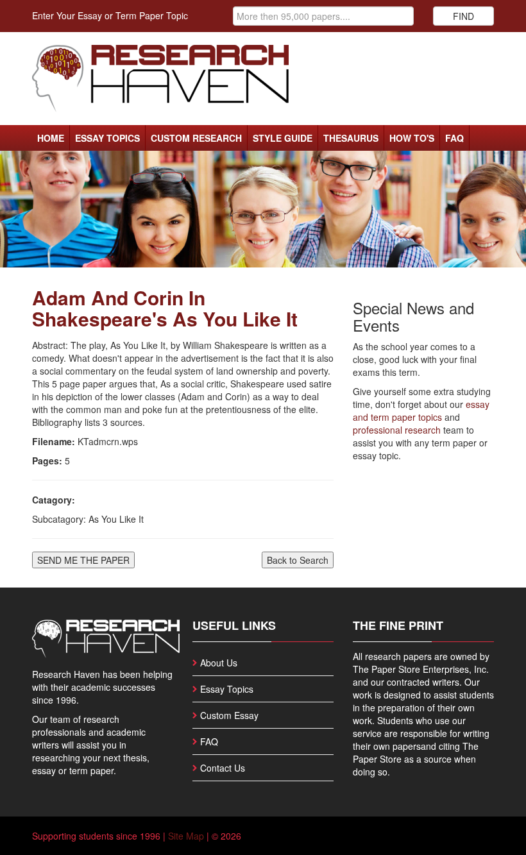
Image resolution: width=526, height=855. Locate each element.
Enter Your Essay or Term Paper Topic (110, 15)
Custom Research (196, 137)
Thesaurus (350, 137)
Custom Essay (229, 715)
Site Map (186, 835)
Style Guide (282, 137)
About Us (218, 662)
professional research (397, 429)
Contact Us (222, 767)
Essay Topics (107, 137)
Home (50, 137)
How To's (411, 137)
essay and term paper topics (421, 410)
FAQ (454, 137)
